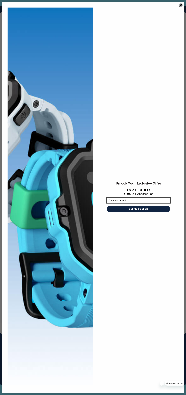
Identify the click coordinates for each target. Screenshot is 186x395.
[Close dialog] (181, 5)
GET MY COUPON (138, 208)
